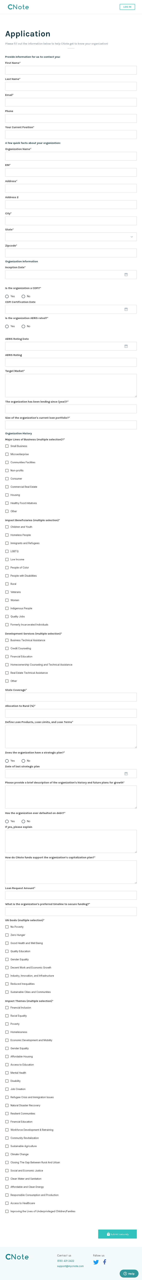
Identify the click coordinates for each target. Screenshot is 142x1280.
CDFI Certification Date (20, 302)
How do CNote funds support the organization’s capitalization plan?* (50, 857)
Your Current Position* (19, 127)
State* (9, 229)
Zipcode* (11, 245)
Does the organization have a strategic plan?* (35, 752)
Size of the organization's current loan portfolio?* (37, 417)
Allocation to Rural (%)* (20, 706)
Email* (9, 95)
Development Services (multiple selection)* (33, 633)
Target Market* (15, 371)
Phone (9, 111)
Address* (11, 181)
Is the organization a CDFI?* (23, 288)
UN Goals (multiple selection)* (25, 920)
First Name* (13, 62)
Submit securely (119, 1234)
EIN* (8, 165)
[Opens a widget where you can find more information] (129, 1274)
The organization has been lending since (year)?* (37, 401)
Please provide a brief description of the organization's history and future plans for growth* (65, 782)
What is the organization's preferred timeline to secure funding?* (47, 904)
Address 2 (12, 197)
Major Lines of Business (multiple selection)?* (35, 439)
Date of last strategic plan (22, 766)
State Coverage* (16, 690)
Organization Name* (18, 149)
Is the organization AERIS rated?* (26, 318)
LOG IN (127, 6)
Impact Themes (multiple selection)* (29, 1001)
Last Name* (12, 79)
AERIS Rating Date (17, 339)
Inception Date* (15, 267)
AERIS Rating (13, 355)
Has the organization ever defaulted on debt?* (35, 813)
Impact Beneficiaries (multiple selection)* (32, 520)
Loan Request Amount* (20, 888)
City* (8, 213)
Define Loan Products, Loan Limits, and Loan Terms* (39, 722)
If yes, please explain (18, 827)
